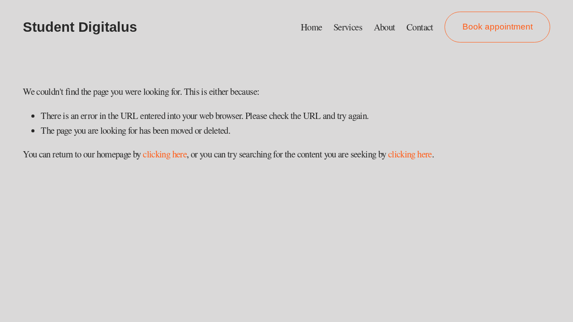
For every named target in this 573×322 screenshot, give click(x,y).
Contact (419, 27)
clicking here (165, 154)
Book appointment (497, 26)
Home (311, 27)
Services (348, 27)
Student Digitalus (80, 27)
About (384, 27)
